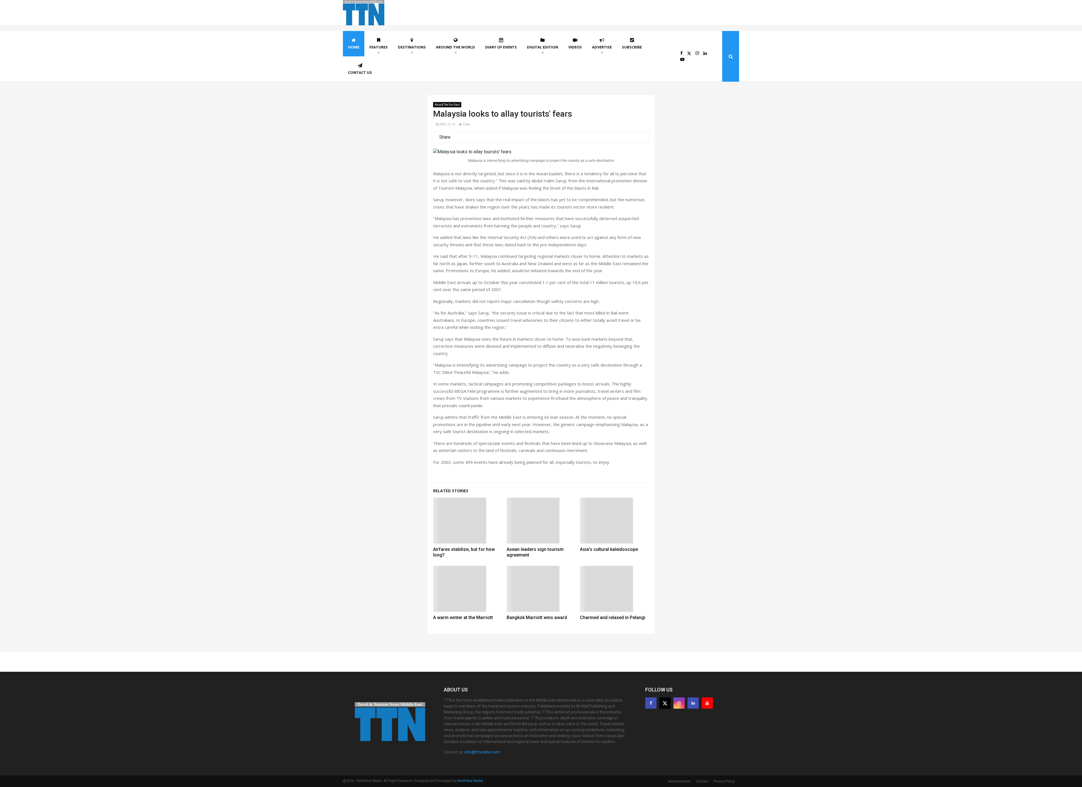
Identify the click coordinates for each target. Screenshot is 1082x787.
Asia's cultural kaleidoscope (609, 549)
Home (353, 47)
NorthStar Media (470, 781)
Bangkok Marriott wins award (537, 617)
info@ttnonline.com (482, 752)
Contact (702, 781)
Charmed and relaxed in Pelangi (612, 617)
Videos (575, 47)
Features (378, 47)
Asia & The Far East (447, 104)
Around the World (455, 47)
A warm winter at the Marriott (463, 617)
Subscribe (632, 47)
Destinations (412, 47)
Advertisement (679, 781)
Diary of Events (501, 47)
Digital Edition (542, 47)
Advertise (602, 47)
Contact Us (360, 72)
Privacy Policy (724, 781)
